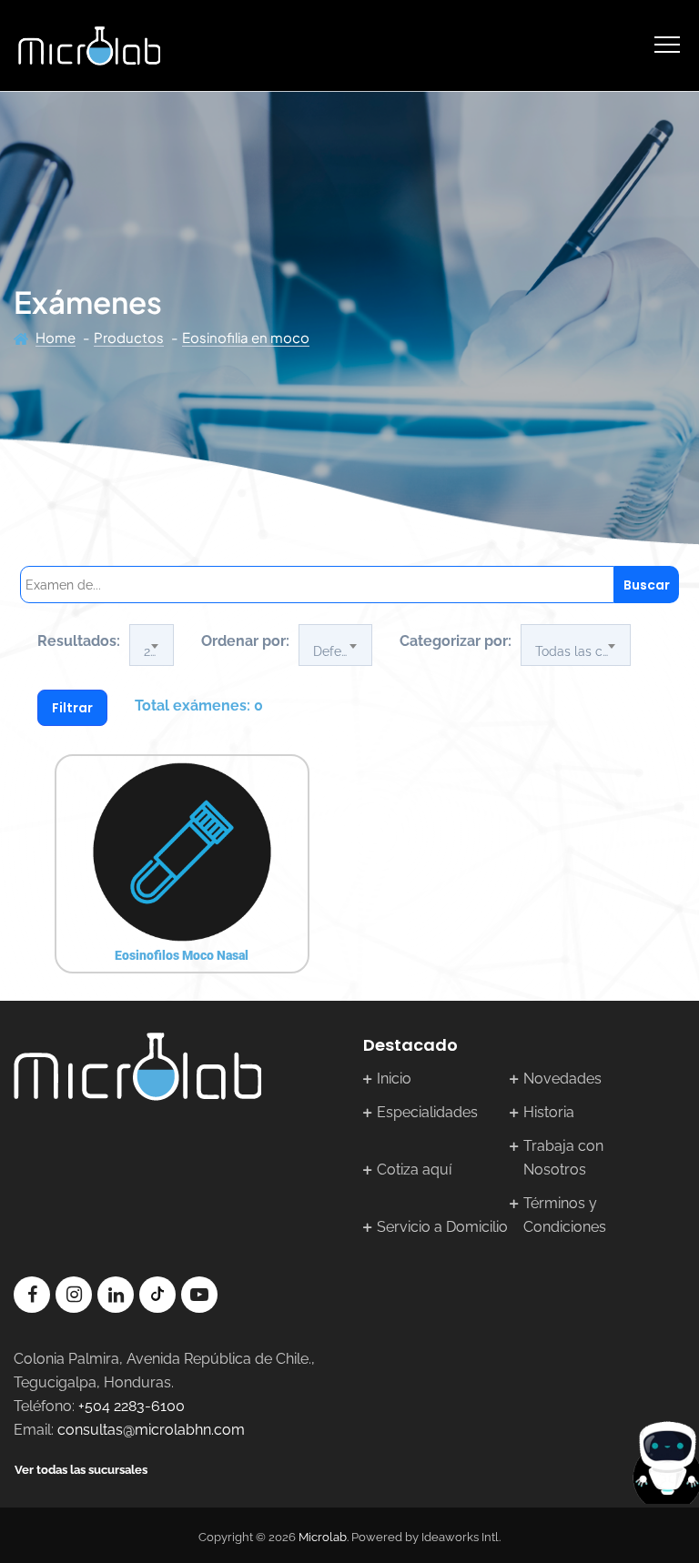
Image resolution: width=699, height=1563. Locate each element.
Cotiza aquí (414, 1169)
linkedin (115, 1294)
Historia (548, 1112)
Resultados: (78, 641)
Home (55, 337)
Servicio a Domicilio (442, 1226)
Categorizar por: (456, 641)
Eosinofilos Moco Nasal (181, 955)
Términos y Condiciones (564, 1215)
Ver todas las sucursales (81, 1470)
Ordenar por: (245, 641)
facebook (32, 1294)
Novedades (562, 1078)
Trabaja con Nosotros (563, 1157)
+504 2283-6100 (131, 1406)
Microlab (323, 1537)
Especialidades (427, 1112)
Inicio (394, 1078)
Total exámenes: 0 (199, 705)
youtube (199, 1294)
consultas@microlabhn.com (151, 1429)
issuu (157, 1294)
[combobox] (151, 645)
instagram (74, 1294)
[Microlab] (89, 45)
